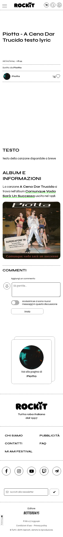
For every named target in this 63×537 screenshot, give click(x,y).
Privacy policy (40, 525)
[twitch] (44, 471)
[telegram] (56, 471)
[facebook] (6, 471)
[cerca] (52, 5)
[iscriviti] (54, 492)
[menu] (3, 5)
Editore (29, 510)
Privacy (2, 521)
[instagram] (19, 471)
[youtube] (31, 471)
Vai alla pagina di (31, 374)
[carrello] (46, 5)
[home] (24, 4)
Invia (27, 311)
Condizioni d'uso (24, 525)
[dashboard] (59, 5)
